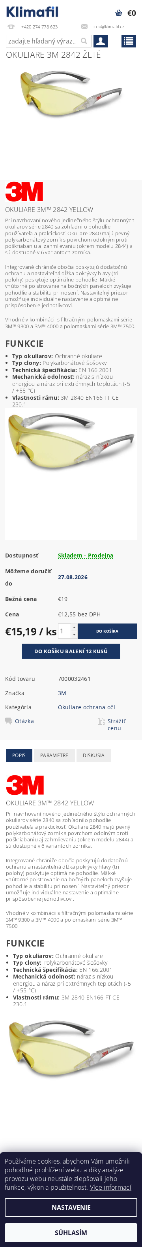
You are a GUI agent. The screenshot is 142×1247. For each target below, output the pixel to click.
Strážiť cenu (116, 725)
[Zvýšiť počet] (74, 627)
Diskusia (94, 755)
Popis (19, 755)
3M (62, 693)
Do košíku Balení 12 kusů (71, 651)
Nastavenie (71, 1207)
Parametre (54, 755)
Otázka (24, 721)
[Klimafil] (32, 10)
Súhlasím (71, 1232)
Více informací (110, 1187)
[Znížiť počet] (74, 634)
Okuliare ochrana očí (86, 707)
